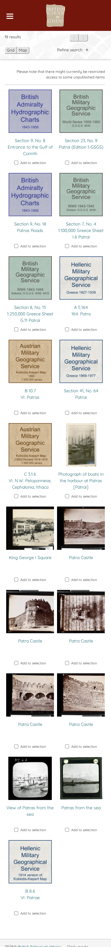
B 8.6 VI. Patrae (30, 894)
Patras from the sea (81, 807)
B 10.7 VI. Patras (30, 394)
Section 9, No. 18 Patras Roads (30, 227)
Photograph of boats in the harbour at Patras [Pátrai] (81, 480)
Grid (10, 50)
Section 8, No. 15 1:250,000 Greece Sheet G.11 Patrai (30, 314)
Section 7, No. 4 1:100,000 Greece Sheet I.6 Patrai (81, 230)
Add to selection (33, 163)
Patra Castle (81, 557)
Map (23, 50)
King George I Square (30, 557)
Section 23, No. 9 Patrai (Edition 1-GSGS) (81, 144)
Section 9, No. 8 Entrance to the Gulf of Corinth (30, 147)
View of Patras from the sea (30, 811)
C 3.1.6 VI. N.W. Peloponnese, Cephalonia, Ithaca (30, 480)
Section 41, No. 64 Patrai (81, 394)
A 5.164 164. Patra (81, 311)
